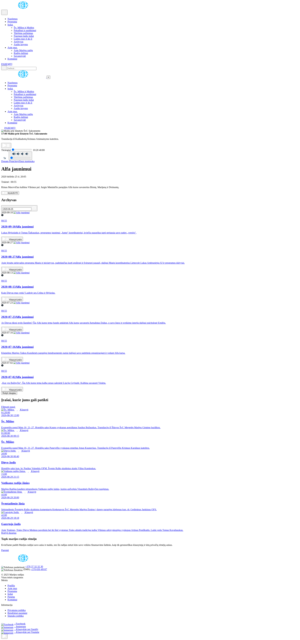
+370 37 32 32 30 (34, 566)
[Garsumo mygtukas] (20, 156)
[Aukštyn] (4, 636)
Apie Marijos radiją (23, 50)
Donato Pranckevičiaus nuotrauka (18, 161)
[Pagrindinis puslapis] (23, 8)
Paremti (5, 550)
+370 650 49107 (39, 569)
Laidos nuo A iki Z (23, 38)
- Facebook (19, 623)
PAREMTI (6, 64)
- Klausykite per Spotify (26, 629)
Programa (12, 21)
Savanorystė (20, 56)
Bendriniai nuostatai (17, 613)
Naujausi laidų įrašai (24, 36)
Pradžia (11, 585)
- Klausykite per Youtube (26, 632)
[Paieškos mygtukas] (4, 68)
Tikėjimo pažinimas (23, 33)
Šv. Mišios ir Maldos (24, 27)
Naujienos (13, 18)
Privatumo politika (17, 610)
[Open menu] (4, 12)
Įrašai (10, 24)
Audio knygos (21, 44)
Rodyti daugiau (9, 393)
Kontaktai (12, 58)
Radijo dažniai (21, 53)
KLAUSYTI (12, 193)
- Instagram (20, 626)
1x (4, 158)
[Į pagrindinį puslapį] (24, 77)
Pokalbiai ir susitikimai (25, 30)
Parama (11, 596)
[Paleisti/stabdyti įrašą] (6, 145)
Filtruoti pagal (8, 407)
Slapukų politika (16, 616)
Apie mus (13, 47)
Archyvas (18, 41)
